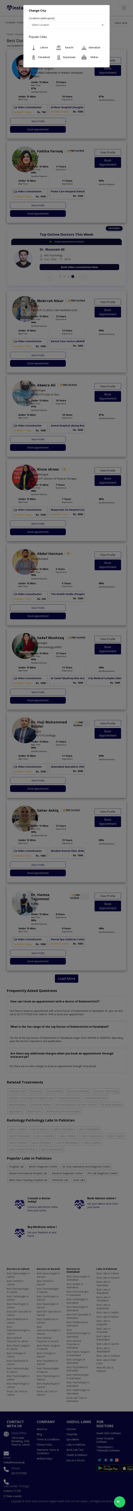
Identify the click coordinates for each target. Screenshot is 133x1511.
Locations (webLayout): (42, 18)
